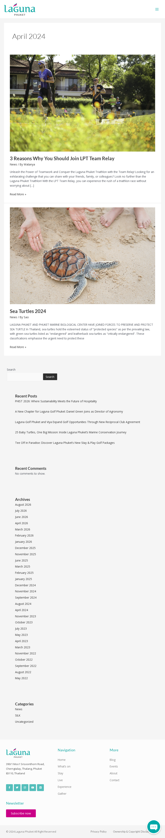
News (13, 164)
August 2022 (23, 672)
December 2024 (25, 585)
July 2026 (21, 511)
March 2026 (22, 529)
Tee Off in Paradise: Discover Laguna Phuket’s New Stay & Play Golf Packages (65, 443)
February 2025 (24, 573)
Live (60, 780)
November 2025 (25, 554)
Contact (114, 780)
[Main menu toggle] (157, 9)
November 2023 (25, 616)
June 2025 (21, 560)
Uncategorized (24, 722)
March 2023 (22, 647)
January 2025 (23, 579)
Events (114, 766)
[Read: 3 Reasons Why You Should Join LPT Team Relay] (82, 103)
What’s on (64, 766)
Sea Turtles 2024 (28, 311)
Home (62, 760)
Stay (60, 773)
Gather (62, 793)
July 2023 (21, 628)
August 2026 (23, 504)
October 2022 (24, 659)
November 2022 (25, 653)
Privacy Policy (99, 831)
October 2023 (24, 622)
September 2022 (25, 666)
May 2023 (21, 635)
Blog (113, 760)
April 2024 (21, 610)
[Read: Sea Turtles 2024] (82, 255)
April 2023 (21, 641)
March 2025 (22, 566)
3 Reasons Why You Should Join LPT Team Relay (62, 158)
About (113, 773)
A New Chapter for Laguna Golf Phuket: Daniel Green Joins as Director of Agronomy (69, 411)
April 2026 (21, 523)
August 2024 (23, 604)
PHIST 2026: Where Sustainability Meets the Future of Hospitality (56, 401)
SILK (17, 715)
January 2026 (23, 542)
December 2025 (25, 548)
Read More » (18, 194)
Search (11, 369)
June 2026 (21, 517)
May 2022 (21, 678)
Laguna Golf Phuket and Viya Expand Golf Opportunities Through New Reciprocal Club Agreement (77, 422)
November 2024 (25, 591)
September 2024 (25, 597)
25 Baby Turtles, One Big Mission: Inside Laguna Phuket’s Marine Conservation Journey (70, 432)
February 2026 (24, 535)
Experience (64, 787)
